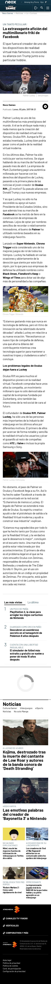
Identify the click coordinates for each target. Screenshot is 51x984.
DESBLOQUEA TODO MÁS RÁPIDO (13, 883)
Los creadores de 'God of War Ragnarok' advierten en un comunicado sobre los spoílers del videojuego (36, 853)
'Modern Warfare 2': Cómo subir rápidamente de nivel (12, 890)
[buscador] (42, 7)
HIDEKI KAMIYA (9, 806)
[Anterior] (21, 2)
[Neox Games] (13, 7)
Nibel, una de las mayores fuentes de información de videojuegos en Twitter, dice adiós (13, 853)
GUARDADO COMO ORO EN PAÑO (25, 626)
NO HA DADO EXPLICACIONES (10, 844)
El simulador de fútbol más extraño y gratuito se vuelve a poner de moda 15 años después (27, 655)
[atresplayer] (36, 7)
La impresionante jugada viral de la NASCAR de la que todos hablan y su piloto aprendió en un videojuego (36, 891)
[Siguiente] (46, 2)
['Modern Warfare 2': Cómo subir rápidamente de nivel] (14, 873)
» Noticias (18, 13)
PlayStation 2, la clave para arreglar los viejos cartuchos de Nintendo (26, 614)
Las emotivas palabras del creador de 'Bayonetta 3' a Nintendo (24, 814)
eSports (39, 708)
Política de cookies (10, 966)
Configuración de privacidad (14, 971)
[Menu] (47, 8)
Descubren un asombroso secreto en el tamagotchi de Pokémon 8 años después (26, 632)
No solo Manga (21, 711)
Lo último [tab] (33, 602)
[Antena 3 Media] (10, 945)
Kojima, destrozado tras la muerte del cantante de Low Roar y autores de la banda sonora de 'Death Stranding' (24, 760)
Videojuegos (26, 708)
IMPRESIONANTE (33, 882)
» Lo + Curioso (30, 13)
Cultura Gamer (10, 708)
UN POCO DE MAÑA (19, 608)
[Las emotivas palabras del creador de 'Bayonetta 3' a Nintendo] (25, 791)
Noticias (12, 704)
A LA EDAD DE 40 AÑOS (13, 748)
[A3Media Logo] (11, 912)
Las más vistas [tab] (13, 602)
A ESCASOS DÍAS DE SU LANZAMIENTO (36, 844)
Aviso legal (7, 960)
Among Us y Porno (31, 2)
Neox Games (7, 13)
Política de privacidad (11, 963)
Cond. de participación (12, 969)
